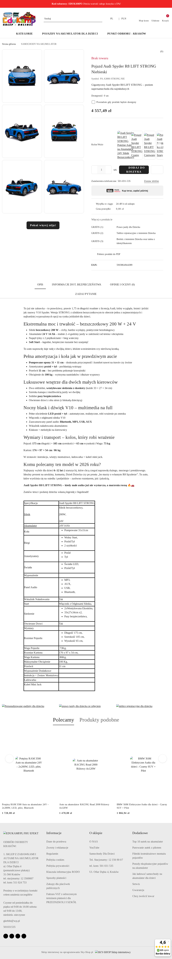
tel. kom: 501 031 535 (101, 865)
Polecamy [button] (63, 720)
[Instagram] (11, 936)
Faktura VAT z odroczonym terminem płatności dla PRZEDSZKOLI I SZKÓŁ (61, 898)
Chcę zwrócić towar (143, 896)
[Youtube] (17, 936)
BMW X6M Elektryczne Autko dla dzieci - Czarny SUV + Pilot (84, 806)
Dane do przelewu (56, 841)
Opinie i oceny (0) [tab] (122, 284)
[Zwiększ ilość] (108, 170)
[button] (154, 34)
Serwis (136, 884)
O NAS (93, 841)
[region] (140, 145)
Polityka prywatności (57, 865)
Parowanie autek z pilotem (146, 847)
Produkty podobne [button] (99, 720)
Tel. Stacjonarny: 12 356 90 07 (106, 859)
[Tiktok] (24, 936)
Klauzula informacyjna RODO (63, 871)
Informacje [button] (53, 833)
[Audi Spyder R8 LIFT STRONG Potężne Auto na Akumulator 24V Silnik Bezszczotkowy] (125, 145)
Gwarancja (138, 890)
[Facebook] (5, 936)
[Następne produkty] (162, 758)
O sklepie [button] (95, 833)
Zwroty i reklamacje (57, 847)
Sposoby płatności (56, 877)
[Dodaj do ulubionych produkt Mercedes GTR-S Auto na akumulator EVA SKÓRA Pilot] (166, 733)
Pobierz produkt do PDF (108, 254)
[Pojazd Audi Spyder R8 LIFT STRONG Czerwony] (149, 145)
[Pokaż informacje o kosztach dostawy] (126, 209)
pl (111, 18)
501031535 (9, 926)
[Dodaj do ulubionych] (157, 170)
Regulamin (52, 853)
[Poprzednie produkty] (9, 758)
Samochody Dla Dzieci (102, 853)
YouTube (94, 847)
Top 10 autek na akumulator (147, 841)
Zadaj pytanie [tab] (86, 293)
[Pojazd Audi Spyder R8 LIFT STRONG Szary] (162, 145)
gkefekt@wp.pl (11, 920)
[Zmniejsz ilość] (94, 170)
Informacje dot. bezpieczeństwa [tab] (76, 284)
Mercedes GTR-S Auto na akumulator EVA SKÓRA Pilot (142, 806)
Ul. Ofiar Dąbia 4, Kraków (104, 871)
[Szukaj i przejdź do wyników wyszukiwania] (100, 18)
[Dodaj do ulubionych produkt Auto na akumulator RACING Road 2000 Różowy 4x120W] (51, 733)
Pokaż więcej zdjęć (43, 225)
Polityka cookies (55, 859)
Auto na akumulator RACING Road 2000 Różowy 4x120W (27, 806)
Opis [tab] (40, 284)
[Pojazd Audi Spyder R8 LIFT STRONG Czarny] (136, 145)
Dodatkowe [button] (140, 833)
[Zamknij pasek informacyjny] (168, 3)
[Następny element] (159, 145)
